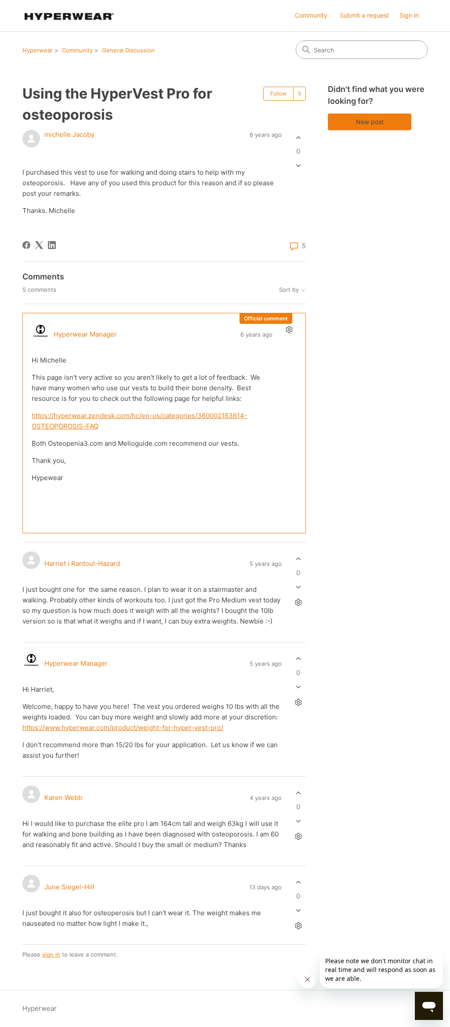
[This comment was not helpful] (298, 586)
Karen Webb (63, 797)
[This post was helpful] (298, 137)
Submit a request (364, 15)
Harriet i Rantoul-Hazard (82, 563)
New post (370, 121)
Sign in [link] (409, 15)
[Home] (68, 15)
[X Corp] (39, 245)
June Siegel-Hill (69, 887)
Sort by (290, 289)
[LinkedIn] (52, 245)
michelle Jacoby (69, 134)
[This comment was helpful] (298, 559)
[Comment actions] (289, 329)
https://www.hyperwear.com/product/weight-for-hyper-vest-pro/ (122, 727)
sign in (51, 954)
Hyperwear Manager (85, 334)
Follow (278, 93)
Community (311, 15)
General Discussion (128, 50)
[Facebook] (26, 245)
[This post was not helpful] (298, 165)
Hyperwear (37, 50)
